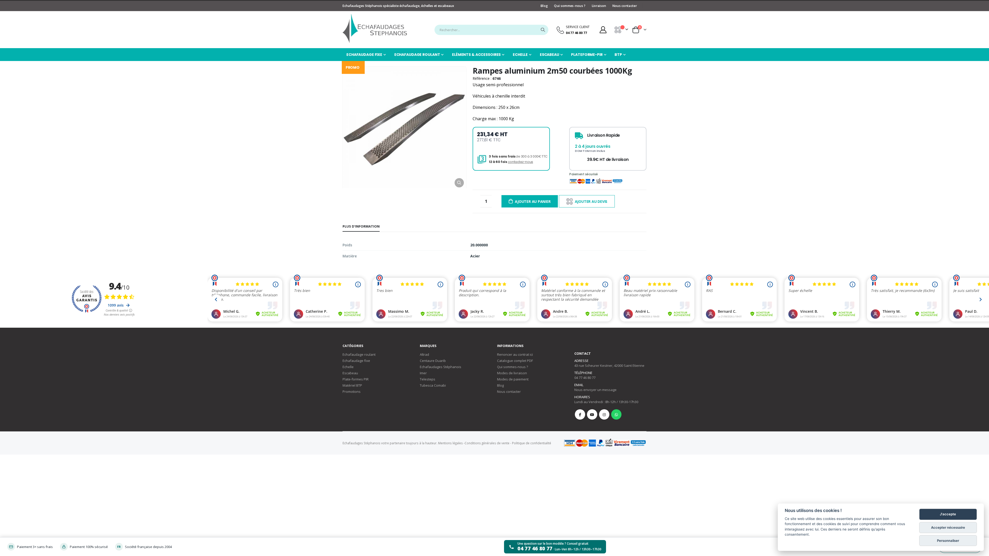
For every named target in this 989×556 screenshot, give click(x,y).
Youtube (592, 414)
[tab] (361, 226)
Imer (423, 373)
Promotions (352, 391)
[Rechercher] (543, 30)
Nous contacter (624, 6)
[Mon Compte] (603, 29)
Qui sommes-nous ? (569, 6)
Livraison (599, 6)
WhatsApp (616, 414)
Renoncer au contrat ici (515, 354)
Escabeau (350, 373)
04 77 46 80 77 (584, 377)
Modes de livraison (512, 373)
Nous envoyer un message (595, 389)
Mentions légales (450, 443)
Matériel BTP (352, 385)
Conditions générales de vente (487, 443)
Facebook (580, 414)
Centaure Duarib (433, 360)
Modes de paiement (512, 379)
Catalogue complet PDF (515, 360)
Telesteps (427, 379)
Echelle (348, 366)
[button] (459, 182)
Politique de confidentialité (531, 443)
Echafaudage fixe (356, 360)
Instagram (604, 414)
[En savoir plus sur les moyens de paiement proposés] (604, 442)
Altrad (424, 354)
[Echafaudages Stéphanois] (375, 28)
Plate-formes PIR (356, 379)
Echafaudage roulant (359, 354)
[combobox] (491, 30)
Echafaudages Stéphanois (440, 366)
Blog (544, 6)
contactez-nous (520, 162)
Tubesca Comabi (433, 385)
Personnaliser (948, 540)
